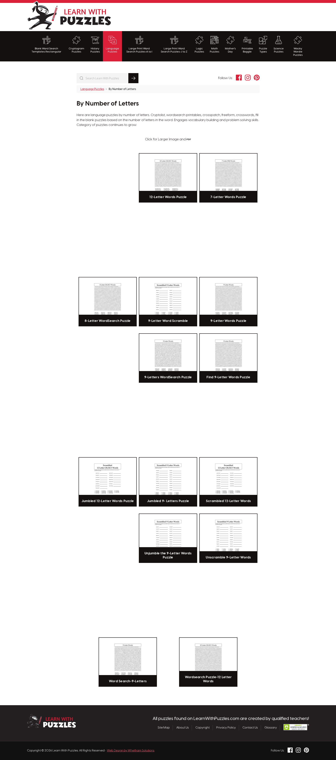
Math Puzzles (214, 50)
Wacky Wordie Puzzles (298, 51)
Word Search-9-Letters (128, 681)
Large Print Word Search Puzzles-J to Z (174, 50)
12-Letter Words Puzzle (168, 197)
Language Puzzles (112, 50)
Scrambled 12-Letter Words (228, 501)
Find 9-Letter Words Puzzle (228, 377)
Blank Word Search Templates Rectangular (46, 50)
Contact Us (250, 727)
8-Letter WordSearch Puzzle (108, 321)
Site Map (164, 727)
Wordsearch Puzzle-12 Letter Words (208, 679)
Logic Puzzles (199, 50)
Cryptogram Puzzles (76, 50)
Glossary (270, 727)
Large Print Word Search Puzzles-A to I (139, 50)
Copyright (202, 727)
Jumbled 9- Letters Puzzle (168, 501)
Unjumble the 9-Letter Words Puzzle (168, 555)
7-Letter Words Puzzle (228, 197)
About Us (182, 727)
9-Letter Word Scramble (168, 321)
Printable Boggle (247, 50)
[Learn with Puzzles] (51, 727)
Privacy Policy (226, 727)
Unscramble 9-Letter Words (228, 557)
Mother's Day (230, 50)
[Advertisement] (238, 16)
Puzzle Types (263, 50)
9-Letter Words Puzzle (228, 321)
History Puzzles (95, 50)
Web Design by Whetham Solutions (130, 750)
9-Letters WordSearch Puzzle (168, 377)
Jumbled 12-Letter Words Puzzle (107, 501)
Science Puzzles (279, 50)
